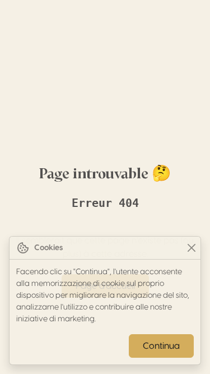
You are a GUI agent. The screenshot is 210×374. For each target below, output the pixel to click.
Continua (161, 345)
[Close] (191, 248)
